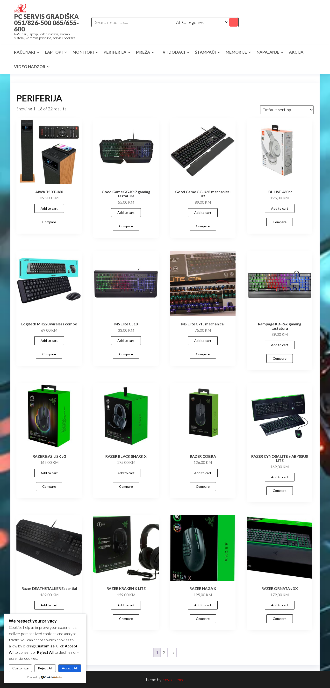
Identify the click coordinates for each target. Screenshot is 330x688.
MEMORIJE (236, 52)
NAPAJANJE (268, 52)
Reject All (45, 668)
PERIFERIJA (115, 52)
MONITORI (83, 52)
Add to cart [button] (49, 208)
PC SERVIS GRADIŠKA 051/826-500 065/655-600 (46, 23)
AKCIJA (296, 52)
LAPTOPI (54, 52)
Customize (20, 668)
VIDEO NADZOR (29, 66)
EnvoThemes (174, 679)
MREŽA (143, 52)
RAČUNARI (24, 52)
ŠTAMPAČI (205, 52)
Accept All (70, 668)
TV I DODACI (172, 52)
